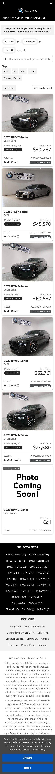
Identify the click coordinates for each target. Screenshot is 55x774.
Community (32, 638)
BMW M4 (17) (27, 584)
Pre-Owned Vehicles (34, 626)
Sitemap (42, 644)
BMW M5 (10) (44, 584)
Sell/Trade (43, 632)
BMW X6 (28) (19, 603)
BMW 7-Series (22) (16, 566)
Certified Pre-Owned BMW (20, 632)
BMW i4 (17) (13, 572)
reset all (21, 50)
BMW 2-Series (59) (16, 554)
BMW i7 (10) (42, 572)
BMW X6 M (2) (36, 603)
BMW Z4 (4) (43, 609)
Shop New (15, 626)
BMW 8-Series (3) (38, 566)
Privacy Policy (28, 644)
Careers (45, 638)
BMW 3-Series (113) (39, 554)
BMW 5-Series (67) (39, 560)
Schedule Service (14, 638)
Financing (13, 644)
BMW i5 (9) (27, 572)
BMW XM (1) (28, 609)
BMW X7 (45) (12, 609)
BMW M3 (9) (10, 584)
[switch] (51, 3)
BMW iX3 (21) (27, 578)
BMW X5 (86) (19, 597)
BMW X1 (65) (11, 591)
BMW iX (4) (11, 578)
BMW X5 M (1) (36, 597)
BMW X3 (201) (43, 591)
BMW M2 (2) (43, 578)
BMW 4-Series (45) (16, 560)
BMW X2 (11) (27, 591)
